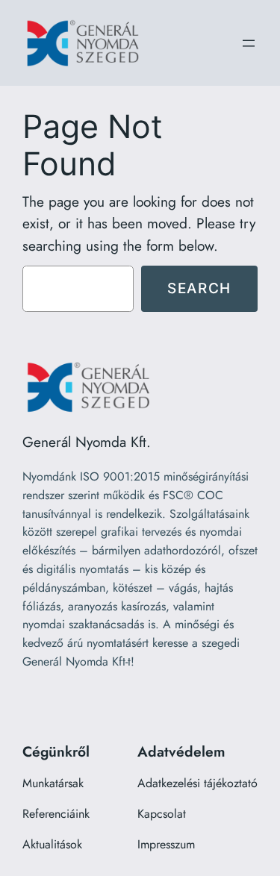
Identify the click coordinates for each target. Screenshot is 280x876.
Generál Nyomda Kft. (86, 441)
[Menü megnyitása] (249, 43)
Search (199, 288)
